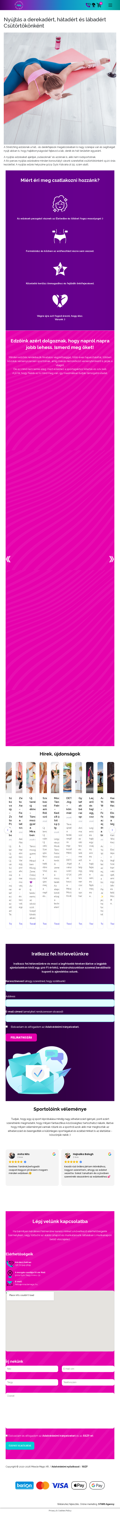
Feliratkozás (21, 1037)
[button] (8, 559)
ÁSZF (85, 1466)
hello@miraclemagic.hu (26, 1284)
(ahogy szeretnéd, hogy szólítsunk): (36, 981)
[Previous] (7, 830)
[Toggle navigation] (110, 5)
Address (10, 996)
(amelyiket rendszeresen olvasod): (34, 1011)
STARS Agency (106, 1504)
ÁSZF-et (88, 1435)
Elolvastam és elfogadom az (45, 1026)
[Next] (112, 830)
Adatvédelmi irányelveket (59, 1435)
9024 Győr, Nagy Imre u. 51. (28, 1275)
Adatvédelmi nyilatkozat (66, 1466)
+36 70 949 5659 (23, 1265)
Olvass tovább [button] (72, 1181)
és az (50, 1435)
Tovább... (31, 924)
